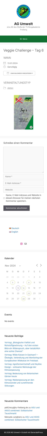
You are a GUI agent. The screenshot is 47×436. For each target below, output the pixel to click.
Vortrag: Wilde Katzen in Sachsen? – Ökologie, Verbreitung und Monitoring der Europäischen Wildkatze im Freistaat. (23, 358)
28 (23, 299)
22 (29, 293)
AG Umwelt (23, 24)
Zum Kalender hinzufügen (20, 73)
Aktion (10, 88)
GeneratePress (37, 432)
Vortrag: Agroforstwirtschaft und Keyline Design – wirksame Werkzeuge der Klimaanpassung (23, 367)
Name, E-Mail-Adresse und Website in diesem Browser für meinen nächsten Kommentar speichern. (23, 198)
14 (23, 288)
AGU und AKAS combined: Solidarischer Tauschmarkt (22, 410)
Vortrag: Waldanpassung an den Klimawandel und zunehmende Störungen (19, 383)
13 (18, 288)
